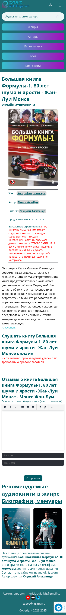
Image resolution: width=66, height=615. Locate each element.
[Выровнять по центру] (27, 407)
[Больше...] (52, 407)
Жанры (33, 27)
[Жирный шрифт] (5, 407)
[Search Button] (57, 16)
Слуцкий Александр (32, 211)
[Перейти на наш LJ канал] (38, 599)
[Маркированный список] (40, 407)
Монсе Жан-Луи (28, 202)
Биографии (33, 66)
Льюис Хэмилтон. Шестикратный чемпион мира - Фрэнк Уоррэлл (45, 529)
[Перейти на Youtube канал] (28, 599)
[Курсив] (10, 407)
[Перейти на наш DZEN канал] (33, 599)
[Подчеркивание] (15, 407)
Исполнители (33, 46)
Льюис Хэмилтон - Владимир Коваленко (15, 529)
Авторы (33, 37)
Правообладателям (33, 603)
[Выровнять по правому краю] (33, 407)
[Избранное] (60, 5)
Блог (33, 56)
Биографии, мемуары (31, 193)
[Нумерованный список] (45, 407)
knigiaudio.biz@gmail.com (46, 593)
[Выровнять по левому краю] (22, 407)
